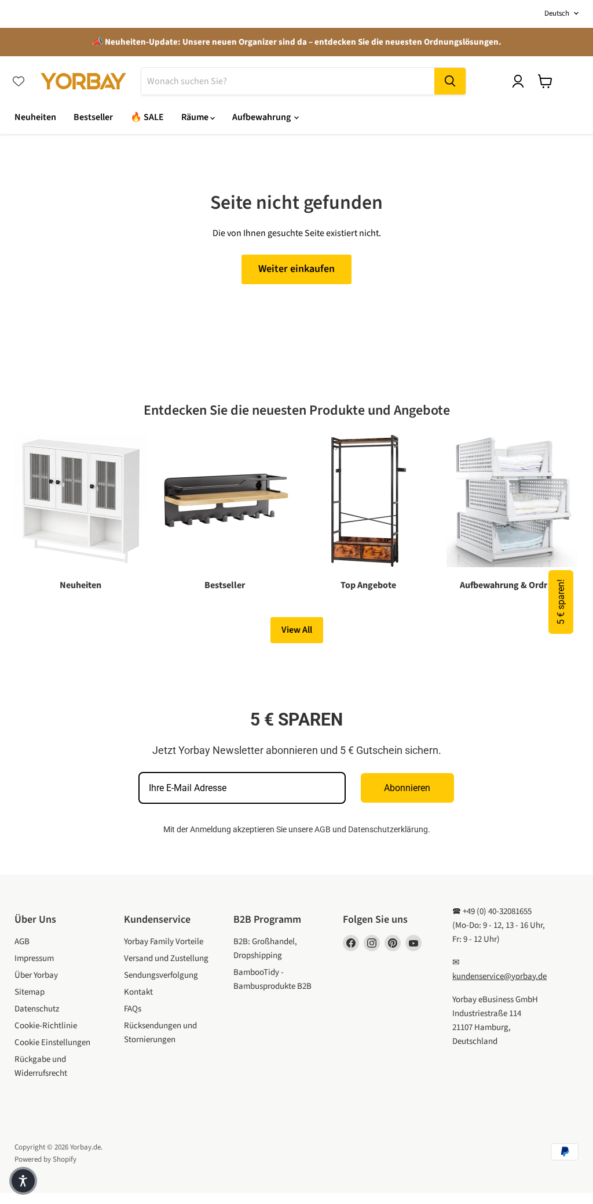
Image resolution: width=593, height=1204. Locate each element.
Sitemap (29, 992)
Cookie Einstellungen (52, 1042)
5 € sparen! (560, 602)
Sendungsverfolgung (161, 975)
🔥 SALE (147, 117)
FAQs (132, 1009)
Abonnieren (407, 787)
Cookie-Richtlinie (45, 1026)
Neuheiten (35, 117)
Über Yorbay (36, 975)
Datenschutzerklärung (388, 829)
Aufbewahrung (262, 117)
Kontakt (138, 992)
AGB (322, 829)
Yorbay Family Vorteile (163, 941)
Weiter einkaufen (296, 269)
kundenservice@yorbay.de (499, 976)
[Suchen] (450, 81)
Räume (195, 117)
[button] (23, 1181)
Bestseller (93, 117)
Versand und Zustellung (166, 958)
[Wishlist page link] (18, 81)
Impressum (34, 958)
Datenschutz (36, 1009)
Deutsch (556, 13)
